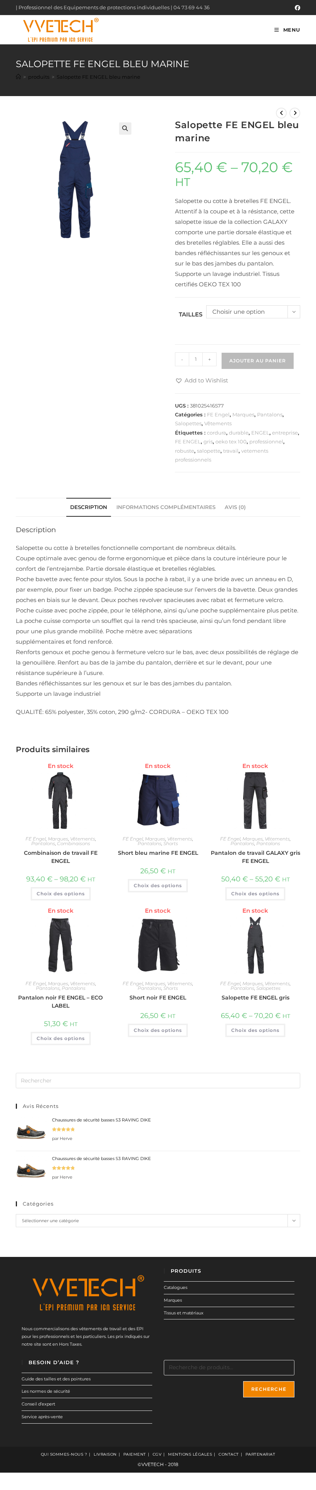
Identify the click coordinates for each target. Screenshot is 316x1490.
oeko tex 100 (231, 441)
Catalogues (175, 1287)
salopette (208, 451)
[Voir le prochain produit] (294, 113)
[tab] (88, 507)
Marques (243, 414)
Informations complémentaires (165, 507)
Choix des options (61, 893)
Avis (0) (235, 507)
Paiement (134, 1454)
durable (239, 433)
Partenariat (260, 1454)
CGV (157, 1454)
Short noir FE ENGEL (157, 997)
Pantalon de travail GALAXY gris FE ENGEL (255, 856)
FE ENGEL (188, 441)
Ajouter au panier (257, 361)
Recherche (268, 1389)
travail (231, 451)
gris (208, 441)
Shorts (170, 843)
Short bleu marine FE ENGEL (158, 852)
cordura (216, 433)
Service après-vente (42, 1416)
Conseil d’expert (38, 1404)
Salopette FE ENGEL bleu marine (98, 77)
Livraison (105, 1454)
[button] (201, 380)
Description (88, 507)
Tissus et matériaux (183, 1313)
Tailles (190, 314)
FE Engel (218, 414)
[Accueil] (18, 77)
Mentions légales (190, 1454)
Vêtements (218, 423)
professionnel (266, 441)
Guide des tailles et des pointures (56, 1379)
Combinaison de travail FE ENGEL (60, 856)
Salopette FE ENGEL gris (255, 997)
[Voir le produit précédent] (281, 113)
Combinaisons (73, 843)
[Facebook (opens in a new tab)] (296, 8)
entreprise (285, 433)
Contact (229, 1454)
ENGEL (260, 433)
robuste (184, 451)
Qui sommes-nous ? (64, 1454)
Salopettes (188, 423)
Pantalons (269, 414)
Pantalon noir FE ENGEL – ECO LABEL (60, 1001)
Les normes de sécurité (46, 1391)
